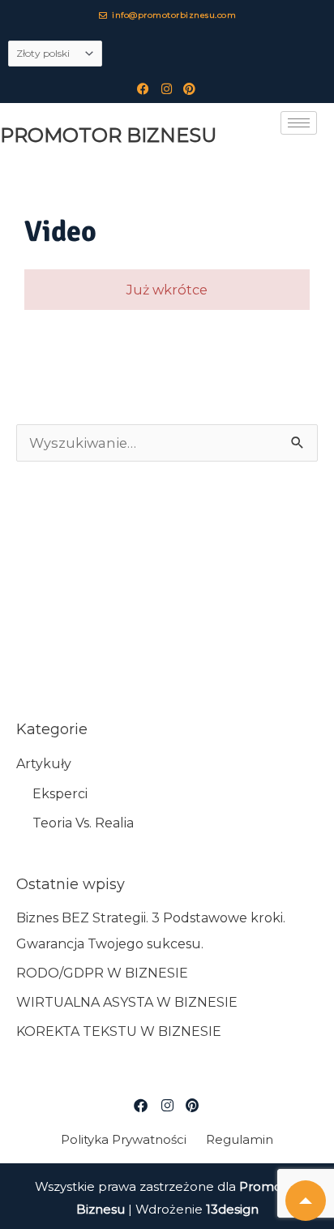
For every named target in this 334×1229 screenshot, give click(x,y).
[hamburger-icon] (298, 123)
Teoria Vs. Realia (83, 823)
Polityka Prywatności (123, 1139)
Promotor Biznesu (108, 135)
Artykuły (43, 763)
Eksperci (60, 793)
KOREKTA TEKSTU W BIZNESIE (118, 1031)
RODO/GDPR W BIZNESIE (102, 973)
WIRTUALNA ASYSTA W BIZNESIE (127, 1002)
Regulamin (239, 1139)
